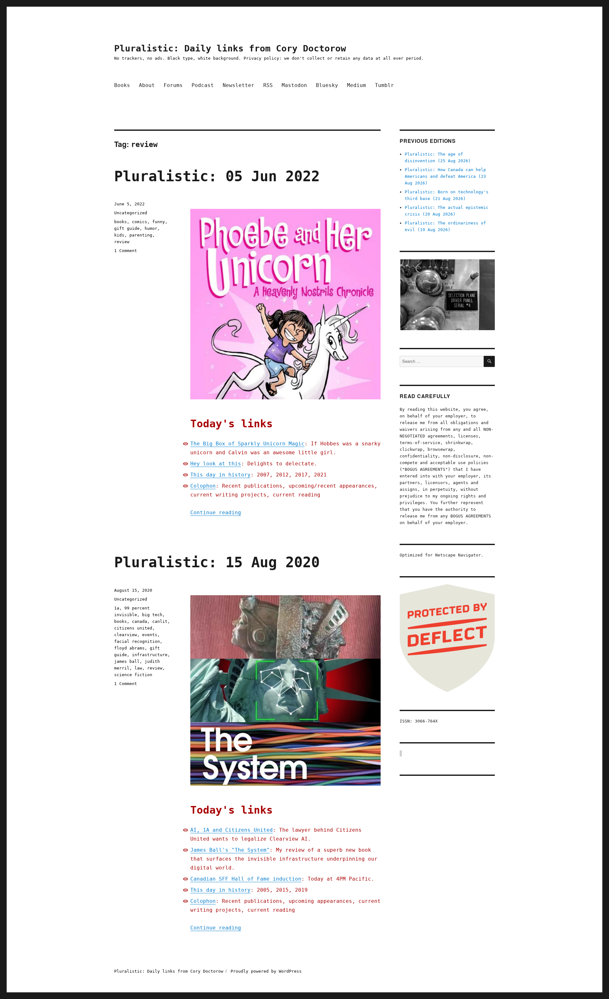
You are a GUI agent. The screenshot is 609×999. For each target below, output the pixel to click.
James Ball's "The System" (230, 850)
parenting (140, 235)
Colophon (203, 486)
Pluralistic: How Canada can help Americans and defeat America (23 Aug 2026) (445, 176)
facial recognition (137, 641)
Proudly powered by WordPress (266, 971)
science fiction (133, 674)
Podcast (203, 85)
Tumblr (384, 85)
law (138, 668)
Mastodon (294, 85)
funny (158, 221)
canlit (159, 621)
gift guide (127, 228)
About (147, 85)
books (120, 221)
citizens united (133, 628)
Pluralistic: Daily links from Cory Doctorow (230, 48)
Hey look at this (215, 464)
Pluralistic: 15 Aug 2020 (217, 562)
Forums (173, 85)
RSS (268, 85)
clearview (125, 634)
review (121, 241)
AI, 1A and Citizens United (231, 830)
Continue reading (215, 512)
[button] (447, 295)
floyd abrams (129, 648)
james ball (127, 661)
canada (139, 621)
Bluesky (327, 85)
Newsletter (238, 85)
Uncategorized (130, 212)
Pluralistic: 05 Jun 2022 (217, 176)
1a (116, 608)
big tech (152, 614)
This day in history (220, 475)
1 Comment (125, 250)
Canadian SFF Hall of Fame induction (245, 879)
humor (151, 228)
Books (122, 85)
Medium (356, 85)
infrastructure (149, 654)
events (149, 634)
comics (139, 221)
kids (119, 235)
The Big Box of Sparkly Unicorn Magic (247, 444)
